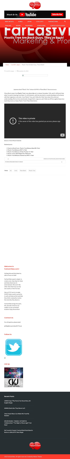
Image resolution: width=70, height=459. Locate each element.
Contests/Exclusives (57, 25)
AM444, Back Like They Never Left (14, 408)
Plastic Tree (32, 170)
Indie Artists (9, 21)
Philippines (29, 25)
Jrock (15, 170)
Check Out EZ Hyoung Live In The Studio (54, 158)
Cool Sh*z (39, 21)
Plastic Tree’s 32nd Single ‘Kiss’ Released (19, 153)
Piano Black (23, 170)
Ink (11, 170)
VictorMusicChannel (15, 140)
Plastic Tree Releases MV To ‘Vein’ (17, 150)
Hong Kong (41, 25)
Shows (18, 25)
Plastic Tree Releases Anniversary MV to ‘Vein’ (21, 155)
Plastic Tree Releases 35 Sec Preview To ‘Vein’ (20, 151)
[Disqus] (35, 199)
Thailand (8, 25)
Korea (20, 21)
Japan (29, 21)
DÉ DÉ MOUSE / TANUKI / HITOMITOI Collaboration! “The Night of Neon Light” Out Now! (18, 423)
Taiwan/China (53, 21)
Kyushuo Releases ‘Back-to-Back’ (14, 161)
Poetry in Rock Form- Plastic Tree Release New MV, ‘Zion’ (24, 148)
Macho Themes (37, 456)
